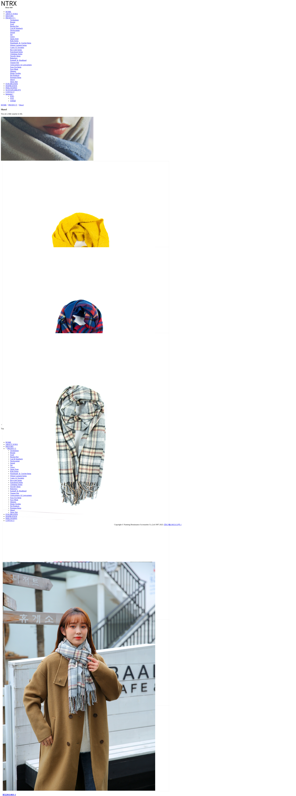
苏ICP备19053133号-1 (173, 525)
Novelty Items (15, 56)
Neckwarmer (15, 30)
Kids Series (14, 41)
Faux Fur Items (15, 67)
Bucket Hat (14, 26)
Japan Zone (14, 39)
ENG (12, 96)
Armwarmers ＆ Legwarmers (21, 65)
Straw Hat (14, 82)
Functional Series (16, 52)
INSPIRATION (11, 86)
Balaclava (13, 58)
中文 (12, 98)
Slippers (13, 71)
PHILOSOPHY (11, 88)
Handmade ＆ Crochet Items (20, 43)
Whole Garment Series (18, 45)
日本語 (13, 101)
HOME (8, 12)
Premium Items (15, 77)
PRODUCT (11, 18)
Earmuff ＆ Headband (18, 60)
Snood (12, 32)
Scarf (12, 24)
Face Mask (14, 69)
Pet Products (14, 75)
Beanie (12, 22)
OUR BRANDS (12, 84)
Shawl (12, 80)
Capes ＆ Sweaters (17, 47)
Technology (14, 20)
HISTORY (10, 16)
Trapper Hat (14, 63)
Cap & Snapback (16, 28)
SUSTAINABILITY (13, 90)
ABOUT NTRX (12, 14)
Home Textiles (15, 73)
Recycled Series (16, 50)
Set (11, 35)
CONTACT (10, 92)
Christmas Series (16, 54)
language (9, 94)
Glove (12, 37)
